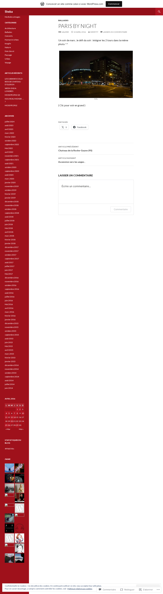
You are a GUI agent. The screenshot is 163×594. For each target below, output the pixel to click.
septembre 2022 (12, 144)
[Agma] (9, 468)
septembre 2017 (12, 258)
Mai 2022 (9, 148)
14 (14, 417)
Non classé (9, 51)
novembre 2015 (11, 327)
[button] (96, 75)
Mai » (21, 429)
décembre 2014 (11, 365)
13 (12, 417)
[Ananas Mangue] (9, 548)
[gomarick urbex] (19, 528)
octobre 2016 (10, 285)
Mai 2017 (9, 274)
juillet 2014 (9, 384)
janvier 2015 (10, 361)
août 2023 (9, 125)
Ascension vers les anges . (71, 160)
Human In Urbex (12, 40)
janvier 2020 (10, 182)
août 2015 (9, 338)
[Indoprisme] (19, 478)
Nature (8, 47)
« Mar (8, 429)
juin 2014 (9, 388)
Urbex (7, 59)
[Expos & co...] (19, 548)
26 (9, 425)
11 (6, 417)
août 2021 (9, 163)
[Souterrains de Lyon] (19, 498)
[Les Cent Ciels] (19, 468)
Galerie (65, 32)
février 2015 (10, 357)
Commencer (114, 4)
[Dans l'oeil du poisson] (19, 488)
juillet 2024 (9, 121)
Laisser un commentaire (115, 32)
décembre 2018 (11, 201)
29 (17, 425)
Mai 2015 (9, 346)
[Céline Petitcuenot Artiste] (9, 498)
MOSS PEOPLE (11, 105)
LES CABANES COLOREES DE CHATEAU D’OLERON (14, 82)
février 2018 (10, 239)
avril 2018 (9, 232)
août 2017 (9, 262)
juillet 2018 (9, 220)
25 (6, 425)
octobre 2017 (10, 255)
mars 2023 (9, 133)
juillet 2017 (9, 266)
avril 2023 (9, 129)
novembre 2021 (11, 156)
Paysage (8, 55)
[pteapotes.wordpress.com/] (19, 538)
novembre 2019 (11, 186)
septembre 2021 (12, 159)
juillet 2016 (9, 296)
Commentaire (121, 209)
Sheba (9, 11)
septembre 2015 (12, 335)
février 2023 (10, 137)
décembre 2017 (11, 247)
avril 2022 (9, 152)
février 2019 (10, 194)
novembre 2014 (11, 369)
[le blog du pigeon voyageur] (9, 558)
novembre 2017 (11, 251)
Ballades (63, 20)
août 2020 (9, 175)
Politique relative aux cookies (79, 588)
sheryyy (94, 32)
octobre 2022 (10, 140)
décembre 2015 (11, 323)
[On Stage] (9, 478)
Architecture (10, 28)
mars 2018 (9, 236)
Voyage (8, 62)
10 (23, 413)
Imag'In (8, 43)
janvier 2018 (10, 243)
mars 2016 (9, 312)
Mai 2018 (9, 228)
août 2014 (9, 380)
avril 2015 (9, 350)
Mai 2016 (9, 304)
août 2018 (9, 217)
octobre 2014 (10, 373)
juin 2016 (9, 300)
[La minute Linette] (19, 558)
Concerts (9, 36)
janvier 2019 (10, 198)
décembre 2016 (11, 277)
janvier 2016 (10, 319)
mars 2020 (9, 178)
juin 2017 (9, 270)
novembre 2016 (11, 281)
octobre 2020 (10, 167)
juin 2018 (9, 224)
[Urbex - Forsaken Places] (9, 528)
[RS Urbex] (19, 508)
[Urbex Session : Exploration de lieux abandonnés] (9, 508)
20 (12, 421)
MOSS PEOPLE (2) (12, 95)
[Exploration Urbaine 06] (19, 518)
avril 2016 (9, 308)
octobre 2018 (10, 209)
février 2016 (10, 316)
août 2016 (9, 293)
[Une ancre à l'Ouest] (9, 488)
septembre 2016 (12, 289)
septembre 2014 (12, 376)
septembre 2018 (12, 213)
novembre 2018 (11, 205)
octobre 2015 (10, 331)
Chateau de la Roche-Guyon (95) (75, 148)
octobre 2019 (10, 190)
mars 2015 (9, 354)
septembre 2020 (12, 171)
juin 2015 (9, 342)
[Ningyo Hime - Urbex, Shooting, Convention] (9, 518)
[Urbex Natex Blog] (9, 538)
